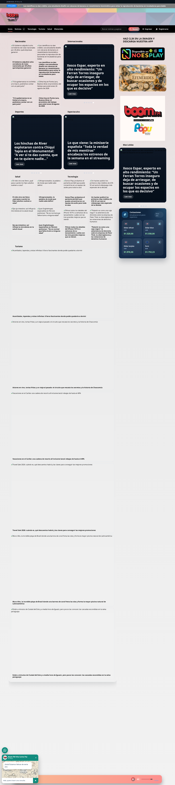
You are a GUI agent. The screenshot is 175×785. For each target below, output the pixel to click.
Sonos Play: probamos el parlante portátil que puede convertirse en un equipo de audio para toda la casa (75, 201)
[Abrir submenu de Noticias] (23, 29)
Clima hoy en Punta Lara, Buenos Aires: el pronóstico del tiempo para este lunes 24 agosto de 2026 (49, 102)
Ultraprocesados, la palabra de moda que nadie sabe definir (47, 199)
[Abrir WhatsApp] (5, 750)
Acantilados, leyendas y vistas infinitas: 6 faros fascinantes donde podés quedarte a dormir (49, 316)
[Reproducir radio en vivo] (133, 779)
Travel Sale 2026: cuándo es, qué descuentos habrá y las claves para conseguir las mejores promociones (54, 530)
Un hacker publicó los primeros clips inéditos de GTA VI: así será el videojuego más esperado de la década (101, 201)
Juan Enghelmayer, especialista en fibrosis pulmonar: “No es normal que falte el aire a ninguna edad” (49, 229)
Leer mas (72, 94)
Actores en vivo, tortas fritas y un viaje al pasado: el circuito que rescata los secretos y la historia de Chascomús (57, 387)
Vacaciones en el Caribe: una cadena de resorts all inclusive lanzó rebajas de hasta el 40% (48, 459)
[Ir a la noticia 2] (86, 102)
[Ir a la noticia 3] (89, 102)
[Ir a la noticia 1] (84, 102)
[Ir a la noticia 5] (93, 102)
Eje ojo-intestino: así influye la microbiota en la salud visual (23, 227)
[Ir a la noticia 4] (91, 102)
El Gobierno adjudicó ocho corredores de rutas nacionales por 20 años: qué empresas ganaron (23, 65)
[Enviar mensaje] (35, 780)
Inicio (10, 29)
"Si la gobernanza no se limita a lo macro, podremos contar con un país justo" (129, 6)
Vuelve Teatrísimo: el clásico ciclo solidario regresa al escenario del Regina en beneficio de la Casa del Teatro (88, 150)
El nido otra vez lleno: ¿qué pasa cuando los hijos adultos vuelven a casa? (22, 200)
